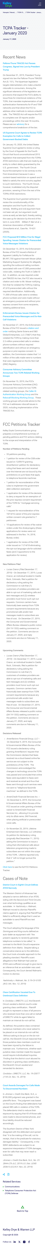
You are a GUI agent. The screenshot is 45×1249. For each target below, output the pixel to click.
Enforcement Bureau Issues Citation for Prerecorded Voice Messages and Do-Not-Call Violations (22, 316)
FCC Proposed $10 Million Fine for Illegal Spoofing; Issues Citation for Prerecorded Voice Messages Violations (22, 240)
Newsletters (13, 12)
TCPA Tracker (21, 12)
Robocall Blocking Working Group (18, 397)
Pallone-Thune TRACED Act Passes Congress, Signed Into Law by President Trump (21, 66)
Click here (7, 867)
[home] (7, 5)
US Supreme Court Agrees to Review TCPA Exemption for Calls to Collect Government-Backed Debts (22, 136)
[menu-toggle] (39, 4)
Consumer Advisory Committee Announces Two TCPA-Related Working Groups (21, 372)
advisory (20, 124)
